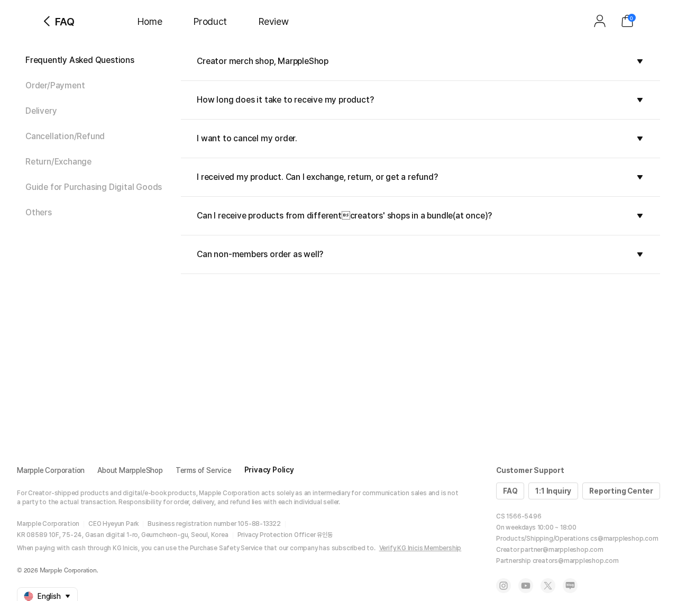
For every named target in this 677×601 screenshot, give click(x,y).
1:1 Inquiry (553, 491)
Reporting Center (621, 491)
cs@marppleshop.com (624, 538)
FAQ (510, 491)
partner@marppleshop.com (561, 549)
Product (210, 21)
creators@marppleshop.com (576, 560)
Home (150, 21)
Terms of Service (204, 470)
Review (273, 21)
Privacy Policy (269, 470)
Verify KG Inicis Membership (420, 548)
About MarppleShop (130, 470)
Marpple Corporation (51, 470)
